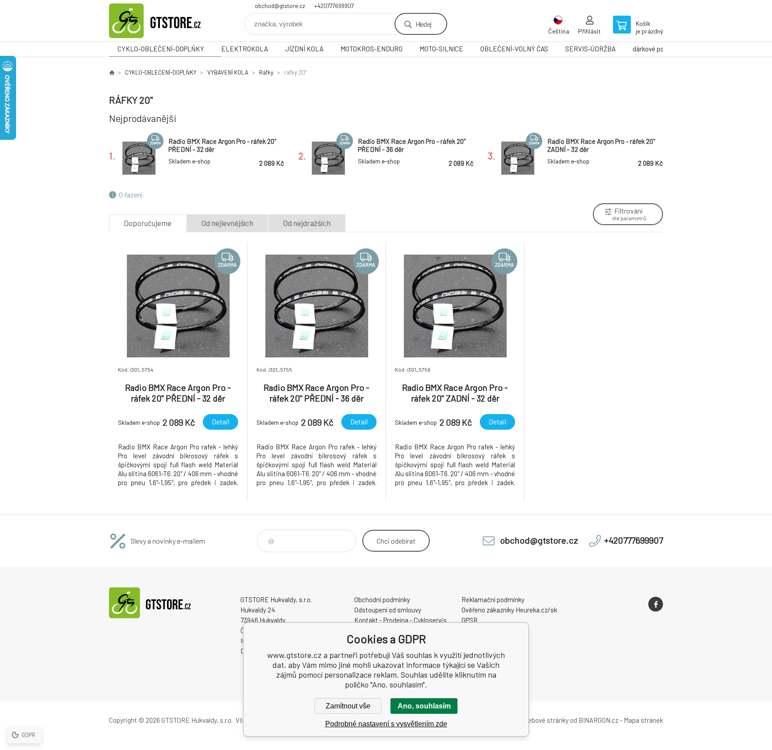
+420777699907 (334, 5)
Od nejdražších (307, 222)
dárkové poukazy (656, 49)
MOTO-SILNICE (441, 49)
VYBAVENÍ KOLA (227, 72)
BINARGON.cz (598, 720)
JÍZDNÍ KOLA (304, 49)
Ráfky (266, 72)
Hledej (423, 24)
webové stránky (546, 720)
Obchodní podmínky (382, 599)
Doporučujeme (148, 222)
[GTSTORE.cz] (111, 72)
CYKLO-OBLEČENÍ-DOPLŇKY (160, 49)
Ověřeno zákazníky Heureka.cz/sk (509, 610)
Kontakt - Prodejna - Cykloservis (400, 620)
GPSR (470, 620)
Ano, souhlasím (424, 706)
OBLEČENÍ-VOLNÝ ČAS (514, 49)
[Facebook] (655, 604)
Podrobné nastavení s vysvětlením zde (386, 724)
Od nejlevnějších (227, 222)
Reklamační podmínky (493, 599)
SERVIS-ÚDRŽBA (590, 49)
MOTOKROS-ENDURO (371, 49)
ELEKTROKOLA (244, 49)
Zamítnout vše (348, 706)
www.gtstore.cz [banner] (162, 21)
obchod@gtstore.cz (280, 5)
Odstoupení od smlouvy (387, 610)
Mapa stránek (643, 720)
